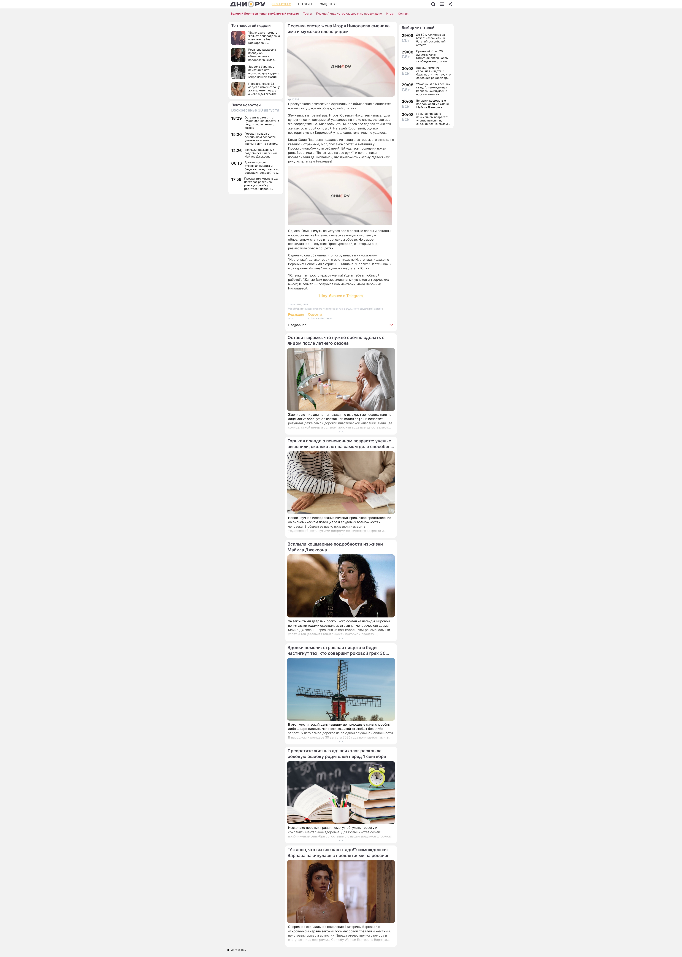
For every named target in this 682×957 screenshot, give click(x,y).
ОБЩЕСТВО (328, 4)
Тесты (307, 13)
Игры (390, 13)
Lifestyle (305, 4)
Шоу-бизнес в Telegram (341, 296)
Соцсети (315, 314)
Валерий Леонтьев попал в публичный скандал (265, 13)
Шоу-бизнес (281, 4)
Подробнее (297, 325)
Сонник (403, 13)
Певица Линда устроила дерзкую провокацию (349, 13)
